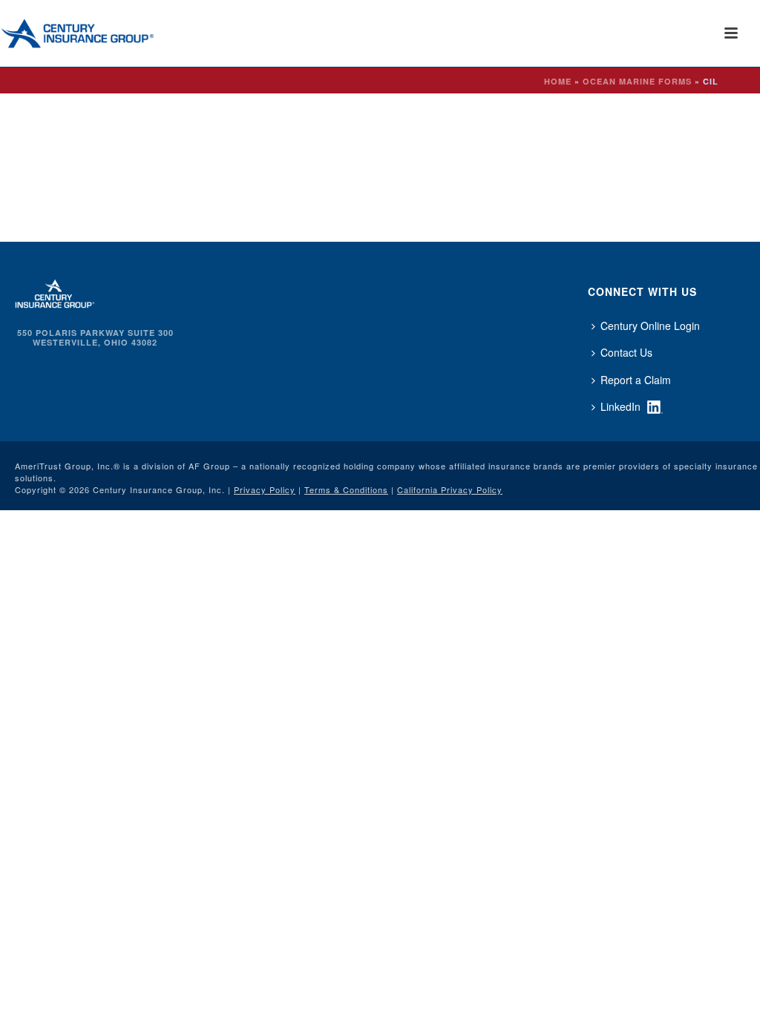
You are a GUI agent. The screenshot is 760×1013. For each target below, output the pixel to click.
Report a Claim (635, 379)
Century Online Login (650, 325)
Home (557, 81)
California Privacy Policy (449, 489)
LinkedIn (620, 406)
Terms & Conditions (346, 489)
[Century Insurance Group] (97, 33)
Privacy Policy (264, 489)
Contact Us (626, 352)
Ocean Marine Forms (637, 81)
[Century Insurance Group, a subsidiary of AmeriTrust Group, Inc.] (55, 292)
